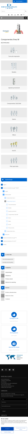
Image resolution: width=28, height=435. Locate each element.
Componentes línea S (11, 198)
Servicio (4, 244)
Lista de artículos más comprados (9, 383)
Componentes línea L (11, 231)
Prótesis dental (8, 194)
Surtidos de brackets (8, 262)
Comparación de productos (7, 386)
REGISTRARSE (19, 1)
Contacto (7, 299)
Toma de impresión (14, 56)
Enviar (4, 411)
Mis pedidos (3, 382)
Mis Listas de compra (6, 384)
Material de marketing (10, 282)
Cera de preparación (8, 259)
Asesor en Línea (9, 295)
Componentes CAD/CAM (14, 103)
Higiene (4, 184)
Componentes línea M (11, 201)
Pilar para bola (14, 166)
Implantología (8, 272)
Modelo (14, 72)
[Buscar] (25, 11)
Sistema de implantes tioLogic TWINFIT (11, 188)
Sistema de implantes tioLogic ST (10, 237)
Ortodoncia (8, 275)
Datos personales (5, 379)
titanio (14, 119)
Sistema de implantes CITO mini (9, 241)
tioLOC (14, 150)
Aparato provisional (14, 88)
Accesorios (7, 234)
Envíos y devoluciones (10, 292)
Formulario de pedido (6, 387)
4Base (14, 135)
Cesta (23, 14)
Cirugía (6, 191)
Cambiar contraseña (6, 380)
